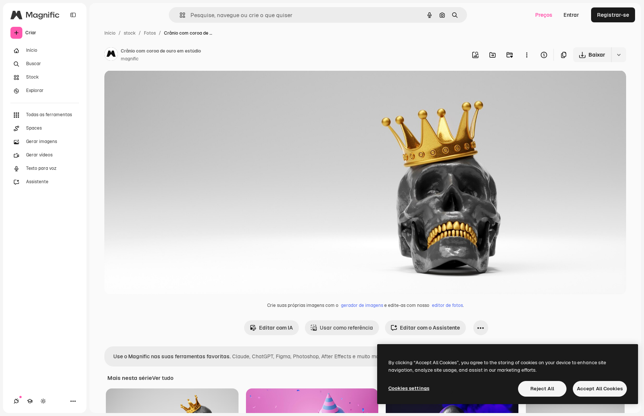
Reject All (542, 388)
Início (110, 33)
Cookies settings (408, 388)
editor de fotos (447, 305)
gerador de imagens (362, 305)
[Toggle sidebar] (73, 15)
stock (130, 33)
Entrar (571, 15)
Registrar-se (613, 15)
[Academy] (30, 401)
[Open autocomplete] (179, 15)
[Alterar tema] (43, 401)
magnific (130, 59)
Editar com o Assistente (430, 327)
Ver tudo (162, 378)
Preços (543, 15)
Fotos (150, 33)
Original (152, 84)
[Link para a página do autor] (111, 55)
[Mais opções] (526, 54)
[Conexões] (16, 401)
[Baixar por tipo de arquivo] (618, 54)
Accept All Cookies (600, 388)
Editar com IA (276, 327)
